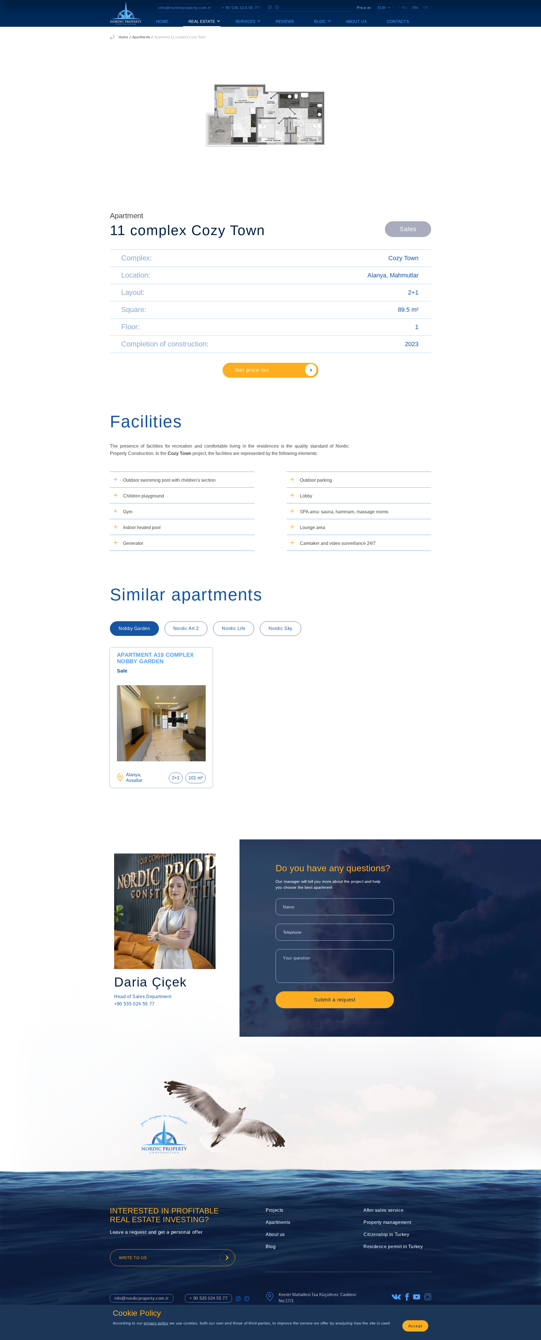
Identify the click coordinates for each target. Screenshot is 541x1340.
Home (162, 21)
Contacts (398, 21)
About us (356, 21)
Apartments (141, 37)
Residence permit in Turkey (393, 1246)
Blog (271, 1246)
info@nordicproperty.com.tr (185, 7)
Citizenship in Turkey (386, 1234)
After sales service (383, 1210)
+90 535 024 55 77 (134, 1003)
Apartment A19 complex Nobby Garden (155, 658)
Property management (387, 1222)
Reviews (285, 21)
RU (404, 7)
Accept (415, 1326)
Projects (274, 1210)
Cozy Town (403, 258)
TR (425, 7)
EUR (382, 7)
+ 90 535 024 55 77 (241, 7)
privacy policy (156, 1323)
